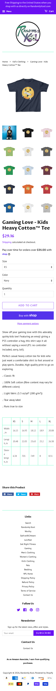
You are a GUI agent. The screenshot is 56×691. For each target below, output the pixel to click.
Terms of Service (28, 590)
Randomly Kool (28, 527)
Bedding (28, 569)
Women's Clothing (28, 556)
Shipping (6, 242)
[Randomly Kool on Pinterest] (31, 610)
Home (5, 62)
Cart (51, 11)
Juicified (28, 539)
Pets (28, 565)
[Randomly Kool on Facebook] (25, 610)
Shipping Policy (28, 577)
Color (5, 274)
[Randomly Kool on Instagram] (37, 610)
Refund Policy (28, 582)
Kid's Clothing (19, 62)
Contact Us (28, 594)
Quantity (7, 288)
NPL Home (28, 573)
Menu (8, 11)
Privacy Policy (28, 586)
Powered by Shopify (44, 672)
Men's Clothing (28, 552)
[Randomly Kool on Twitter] (18, 610)
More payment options (28, 323)
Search (28, 522)
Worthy (28, 531)
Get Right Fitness (28, 544)
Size (4, 261)
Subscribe (43, 633)
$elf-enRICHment (28, 535)
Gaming (28, 548)
